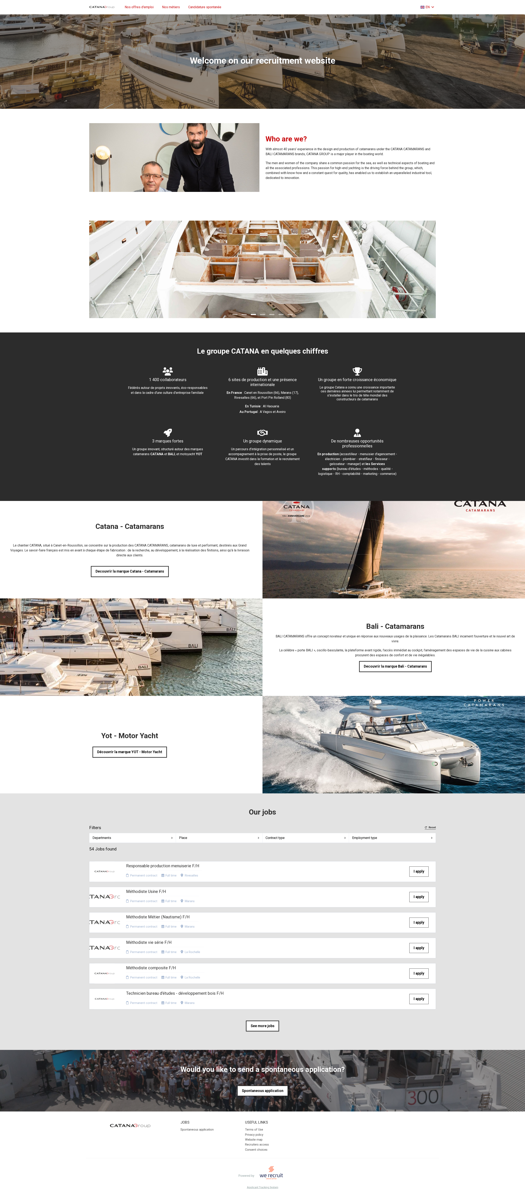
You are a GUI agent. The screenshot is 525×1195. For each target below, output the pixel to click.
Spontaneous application (262, 1091)
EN (428, 7)
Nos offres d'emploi (139, 7)
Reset (432, 827)
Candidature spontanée (204, 7)
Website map (253, 1139)
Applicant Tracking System (262, 1187)
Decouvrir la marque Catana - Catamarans (130, 571)
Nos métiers (171, 7)
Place (183, 838)
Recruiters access (257, 1144)
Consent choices (256, 1149)
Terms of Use (254, 1129)
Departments (101, 838)
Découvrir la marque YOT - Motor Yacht (129, 752)
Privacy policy (254, 1135)
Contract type (275, 838)
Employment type (364, 838)
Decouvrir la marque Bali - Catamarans (395, 666)
